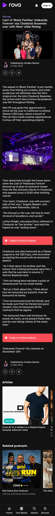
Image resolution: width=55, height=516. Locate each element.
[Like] (12, 72)
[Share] (18, 72)
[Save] (5, 72)
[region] (27, 411)
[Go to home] (11, 5)
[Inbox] (36, 5)
